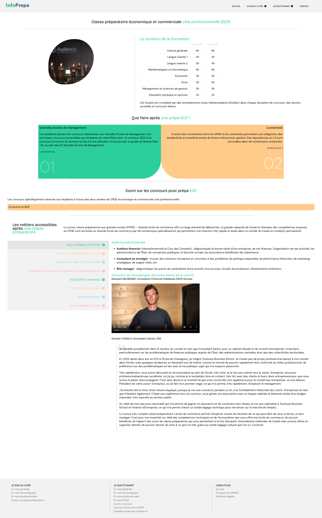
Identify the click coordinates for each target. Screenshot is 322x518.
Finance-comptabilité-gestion (78, 253)
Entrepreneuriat (88, 297)
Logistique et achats (85, 288)
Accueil (236, 6)
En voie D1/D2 (121, 500)
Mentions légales (225, 496)
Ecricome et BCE (19, 207)
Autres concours (123, 503)
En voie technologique (23, 492)
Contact (304, 6)
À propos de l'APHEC (227, 492)
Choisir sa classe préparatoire (28, 500)
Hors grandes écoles (85, 306)
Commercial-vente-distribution (77, 262)
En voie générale (20, 489)
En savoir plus (48, 152)
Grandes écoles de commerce (130, 511)
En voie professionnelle (24, 496)
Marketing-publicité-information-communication (64, 271)
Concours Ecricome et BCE (129, 507)
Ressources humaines (85, 280)
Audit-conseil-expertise (83, 245)
